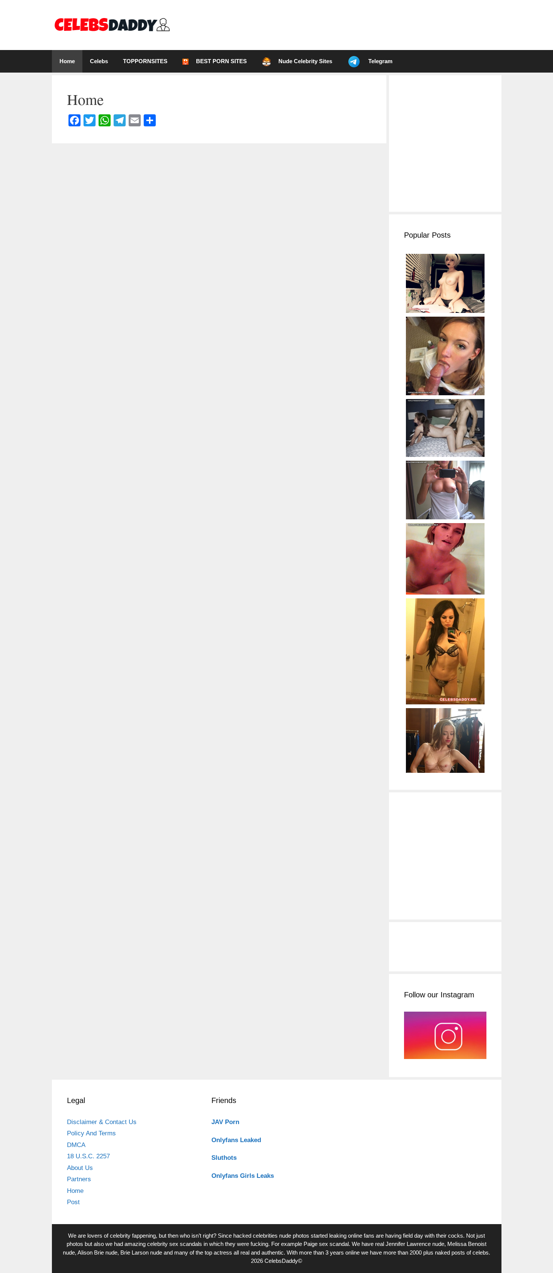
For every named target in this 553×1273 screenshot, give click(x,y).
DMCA (76, 1145)
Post (73, 1202)
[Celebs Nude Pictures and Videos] (111, 24)
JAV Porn (225, 1122)
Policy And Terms (91, 1133)
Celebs (99, 61)
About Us (80, 1167)
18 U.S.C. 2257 (88, 1156)
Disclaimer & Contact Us (102, 1122)
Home (67, 61)
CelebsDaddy (281, 1261)
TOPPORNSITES (145, 61)
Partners (79, 1179)
